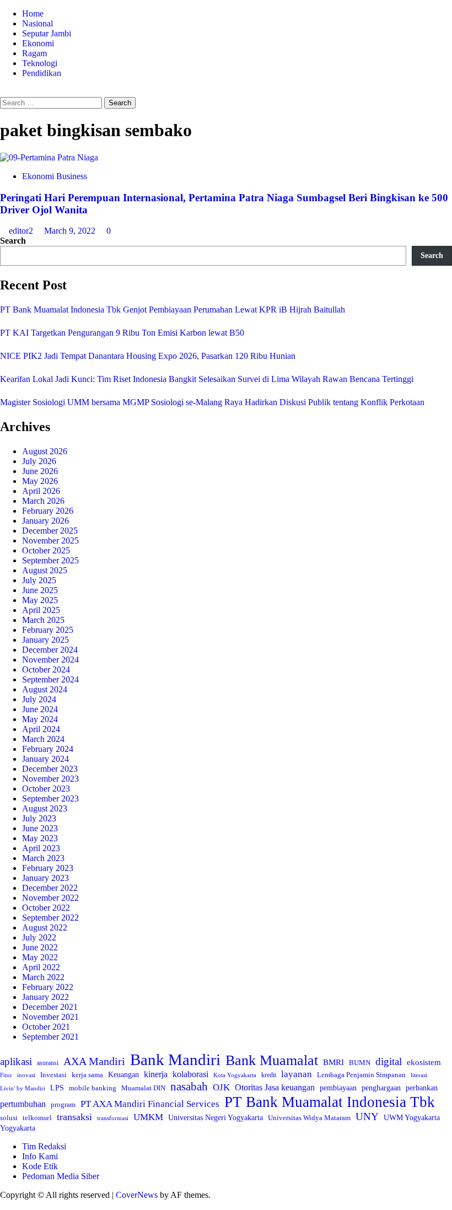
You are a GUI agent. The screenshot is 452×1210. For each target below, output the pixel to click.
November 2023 (50, 778)
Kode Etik (40, 1166)
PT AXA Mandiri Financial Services (149, 1104)
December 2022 (50, 887)
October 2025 (46, 550)
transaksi (74, 1116)
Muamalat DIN (143, 1088)
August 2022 (44, 927)
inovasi (26, 1075)
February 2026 (47, 510)
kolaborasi (190, 1074)
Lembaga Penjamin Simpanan (361, 1075)
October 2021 (46, 1026)
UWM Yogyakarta (412, 1118)
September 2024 (50, 679)
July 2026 (39, 461)
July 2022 (39, 937)
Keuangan (123, 1075)
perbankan (422, 1087)
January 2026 (45, 520)
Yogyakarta (17, 1127)
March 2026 (43, 500)
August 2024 (44, 689)
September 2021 (50, 1036)
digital (388, 1061)
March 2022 (43, 977)
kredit (268, 1075)
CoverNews (137, 1195)
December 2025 (50, 530)
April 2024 (41, 729)
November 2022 (50, 897)
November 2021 (50, 1016)
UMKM (148, 1117)
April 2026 (41, 491)
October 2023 (46, 788)
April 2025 (41, 610)
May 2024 (40, 719)
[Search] (3, 91)
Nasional (37, 23)
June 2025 (40, 590)
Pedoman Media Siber (60, 1176)
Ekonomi (38, 43)
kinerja (156, 1074)
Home (33, 13)
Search (13, 240)
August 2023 (44, 808)
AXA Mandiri (94, 1061)
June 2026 (40, 471)
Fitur (6, 1075)
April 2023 (41, 848)
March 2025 (43, 620)
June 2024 (40, 709)
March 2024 (43, 739)
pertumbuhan (23, 1104)
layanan (296, 1074)
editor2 (22, 230)
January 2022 (45, 997)
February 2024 (47, 749)
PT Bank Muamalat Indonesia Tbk (329, 1102)
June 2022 (40, 947)
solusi (9, 1118)
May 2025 (40, 600)
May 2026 (40, 481)
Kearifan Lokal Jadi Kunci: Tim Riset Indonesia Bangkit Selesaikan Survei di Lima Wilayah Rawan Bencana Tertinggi (206, 379)
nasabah (189, 1086)
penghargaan (381, 1088)
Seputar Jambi (46, 33)
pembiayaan (338, 1088)
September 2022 (50, 917)
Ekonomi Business (54, 176)
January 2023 (45, 878)
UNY (367, 1116)
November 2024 (50, 659)
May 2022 (40, 957)
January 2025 (45, 639)
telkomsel (37, 1118)
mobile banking (92, 1088)
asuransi (47, 1063)
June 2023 (40, 828)
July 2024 (39, 699)
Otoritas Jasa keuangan (275, 1087)
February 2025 (47, 629)
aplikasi (16, 1061)
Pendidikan (41, 73)
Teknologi (39, 63)
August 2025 (44, 570)
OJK (221, 1087)
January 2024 (45, 758)
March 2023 (43, 858)
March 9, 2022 (71, 230)
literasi (419, 1075)
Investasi (53, 1075)
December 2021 (50, 1007)
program (63, 1104)
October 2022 (46, 907)
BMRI (333, 1062)
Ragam (34, 53)
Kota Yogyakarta (234, 1075)
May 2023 (40, 838)
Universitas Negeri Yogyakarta (215, 1118)
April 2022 (41, 967)
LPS (57, 1088)
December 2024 (50, 649)
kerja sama (87, 1075)
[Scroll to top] (3, 1204)
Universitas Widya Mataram (309, 1118)
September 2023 (50, 798)
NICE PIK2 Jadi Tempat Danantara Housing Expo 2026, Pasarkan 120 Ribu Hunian (147, 356)
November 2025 (50, 540)
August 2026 (44, 451)
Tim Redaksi (44, 1146)
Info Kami (40, 1156)
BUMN (359, 1062)
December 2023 (50, 768)
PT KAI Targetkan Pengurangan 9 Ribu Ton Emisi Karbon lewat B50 (122, 332)
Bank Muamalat (271, 1060)
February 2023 (47, 868)
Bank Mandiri (175, 1059)
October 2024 (46, 669)
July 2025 (39, 580)
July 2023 (39, 818)
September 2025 (50, 560)
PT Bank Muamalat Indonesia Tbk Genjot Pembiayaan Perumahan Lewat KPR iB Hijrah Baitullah (172, 309)
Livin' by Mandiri (22, 1088)
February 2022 (47, 987)
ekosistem (424, 1062)
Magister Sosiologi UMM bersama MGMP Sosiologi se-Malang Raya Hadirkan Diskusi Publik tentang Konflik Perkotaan (212, 402)
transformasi (112, 1118)
